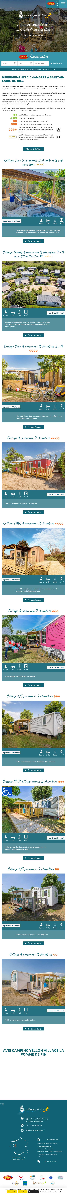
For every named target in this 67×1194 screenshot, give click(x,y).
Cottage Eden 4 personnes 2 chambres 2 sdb (33, 346)
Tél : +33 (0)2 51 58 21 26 (34, 1125)
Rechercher (57, 63)
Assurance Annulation (45, 1146)
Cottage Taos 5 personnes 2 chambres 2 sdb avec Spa (33, 162)
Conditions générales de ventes (48, 1154)
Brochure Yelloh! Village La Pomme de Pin (50, 1151)
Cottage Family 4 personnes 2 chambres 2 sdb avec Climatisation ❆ (33, 254)
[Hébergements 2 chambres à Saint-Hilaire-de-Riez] (33, 16)
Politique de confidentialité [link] (48, 1192)
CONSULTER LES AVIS (50, 1161)
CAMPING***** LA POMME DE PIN (37, 1118)
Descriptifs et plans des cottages (48, 1143)
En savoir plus (34, 241)
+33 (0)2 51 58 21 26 (48, 69)
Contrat (41, 1156)
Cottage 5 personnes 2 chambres (29, 610)
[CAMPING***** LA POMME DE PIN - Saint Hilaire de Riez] (33, 1110)
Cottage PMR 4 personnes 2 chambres (29, 523)
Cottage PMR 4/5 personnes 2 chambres (30, 781)
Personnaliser (33, 1192)
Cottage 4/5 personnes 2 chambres (30, 696)
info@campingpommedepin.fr (35, 1130)
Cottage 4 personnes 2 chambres (28, 438)
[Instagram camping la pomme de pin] (3, 1104)
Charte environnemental (46, 1149)
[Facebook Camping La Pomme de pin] (1, 1104)
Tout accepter (12, 1192)
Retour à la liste (33, 148)
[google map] (33, 1091)
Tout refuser (23, 1192)
